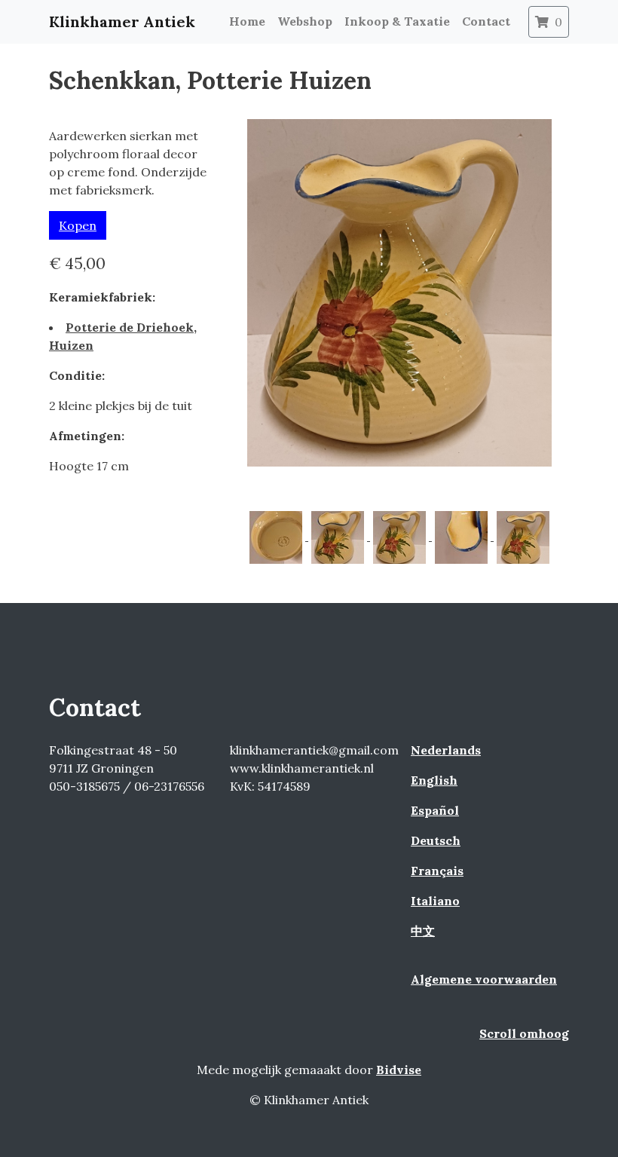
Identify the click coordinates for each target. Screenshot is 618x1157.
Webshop (304, 21)
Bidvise (398, 1069)
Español (435, 810)
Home (247, 21)
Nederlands (446, 750)
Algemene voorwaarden (484, 979)
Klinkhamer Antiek (122, 21)
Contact (486, 21)
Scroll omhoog (524, 1033)
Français (437, 870)
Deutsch (435, 840)
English (434, 780)
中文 (423, 930)
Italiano (435, 900)
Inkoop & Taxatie (397, 21)
